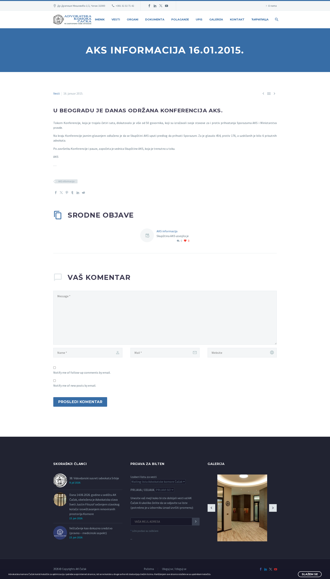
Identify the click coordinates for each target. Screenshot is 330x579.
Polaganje (180, 19)
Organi (132, 19)
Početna (149, 569)
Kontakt (237, 19)
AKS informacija (66, 181)
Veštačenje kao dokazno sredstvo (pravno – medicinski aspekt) (90, 530)
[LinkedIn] (155, 5)
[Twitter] (161, 5)
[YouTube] (166, 5)
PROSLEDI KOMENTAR (80, 402)
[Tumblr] (72, 192)
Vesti (116, 19)
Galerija (216, 19)
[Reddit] (83, 192)
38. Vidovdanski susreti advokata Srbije (94, 478)
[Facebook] (149, 5)
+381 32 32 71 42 (125, 5)
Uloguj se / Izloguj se (174, 569)
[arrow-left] (211, 508)
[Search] (276, 19)
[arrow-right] (273, 508)
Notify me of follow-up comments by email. (82, 372)
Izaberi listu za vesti (143, 477)
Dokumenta (154, 19)
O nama (272, 5)
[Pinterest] (66, 192)
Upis (199, 19)
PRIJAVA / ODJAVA (142, 490)
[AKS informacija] (148, 236)
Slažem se (310, 574)
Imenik (100, 19)
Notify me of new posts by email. (74, 385)
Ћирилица (260, 19)
